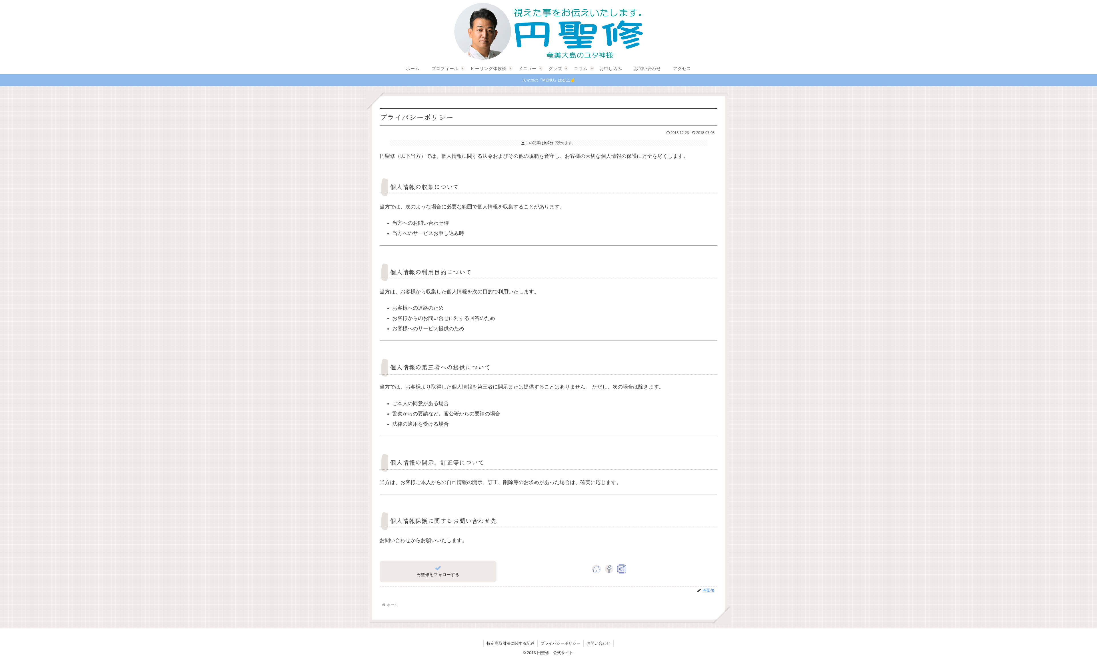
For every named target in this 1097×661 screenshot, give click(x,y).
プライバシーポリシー (560, 643)
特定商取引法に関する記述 (511, 643)
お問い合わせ (598, 643)
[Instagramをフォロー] (621, 569)
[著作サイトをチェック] (596, 569)
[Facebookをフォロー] (609, 569)
